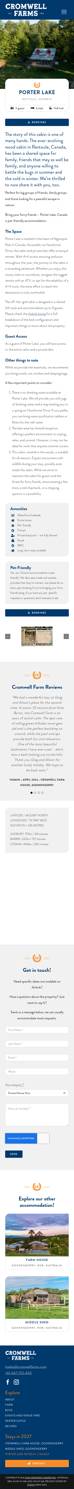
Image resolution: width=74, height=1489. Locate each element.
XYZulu (31, 1484)
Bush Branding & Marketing (40, 1477)
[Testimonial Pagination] (31, 793)
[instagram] (16, 1382)
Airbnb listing (37, 313)
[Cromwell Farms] (26, 5)
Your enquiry (14, 1084)
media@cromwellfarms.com (25, 1366)
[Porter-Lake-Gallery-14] (37, 636)
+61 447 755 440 (18, 1372)
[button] (7, 636)
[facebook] (7, 1382)
